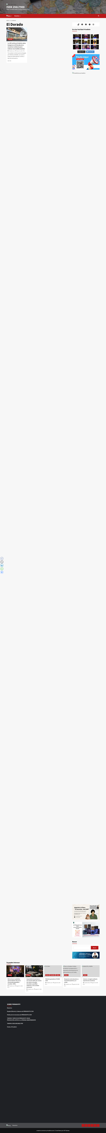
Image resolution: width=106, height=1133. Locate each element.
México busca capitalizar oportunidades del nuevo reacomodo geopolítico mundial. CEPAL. (14, 981)
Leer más (9, 60)
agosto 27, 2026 (20, 986)
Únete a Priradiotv (12, 1027)
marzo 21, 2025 (19, 51)
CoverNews (58, 1130)
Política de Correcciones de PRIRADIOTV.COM (19, 1014)
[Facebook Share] (1, 558)
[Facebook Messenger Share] (1, 572)
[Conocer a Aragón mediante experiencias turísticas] (91, 971)
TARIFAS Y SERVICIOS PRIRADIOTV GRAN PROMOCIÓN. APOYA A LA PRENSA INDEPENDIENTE (21, 1019)
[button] (99, 16)
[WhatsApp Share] (1, 568)
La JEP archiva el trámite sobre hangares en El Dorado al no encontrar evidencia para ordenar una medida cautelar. (17, 46)
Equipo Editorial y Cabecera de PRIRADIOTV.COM (20, 1011)
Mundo (9, 975)
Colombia (10, 39)
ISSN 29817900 (15, 7)
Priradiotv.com (12, 51)
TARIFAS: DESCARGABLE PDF (15, 1023)
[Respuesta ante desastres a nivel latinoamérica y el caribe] (72, 971)
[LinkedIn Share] (1, 565)
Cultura (57, 975)
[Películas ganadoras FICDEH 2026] (53, 971)
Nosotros (16, 16)
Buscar (74, 942)
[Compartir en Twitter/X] (1, 561)
